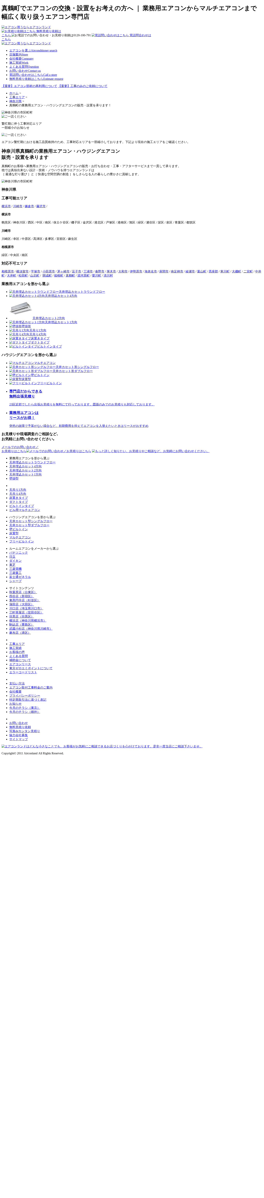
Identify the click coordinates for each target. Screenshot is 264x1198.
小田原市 (49, 271)
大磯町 (236, 271)
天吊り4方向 (17, 493)
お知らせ (15, 703)
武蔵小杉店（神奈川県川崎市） (31, 628)
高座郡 (213, 271)
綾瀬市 (190, 271)
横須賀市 (22, 271)
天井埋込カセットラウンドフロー (32, 462)
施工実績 (18, 62)
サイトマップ (18, 739)
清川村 (108, 275)
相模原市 (8, 271)
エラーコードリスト (23, 672)
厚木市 (111, 271)
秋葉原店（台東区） (23, 592)
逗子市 (76, 271)
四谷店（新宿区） (21, 596)
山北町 (34, 275)
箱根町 (58, 275)
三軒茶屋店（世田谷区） (26, 612)
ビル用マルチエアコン (24, 510)
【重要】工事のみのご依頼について (82, 86)
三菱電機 (15, 568)
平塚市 (35, 271)
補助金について (20, 660)
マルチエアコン (20, 537)
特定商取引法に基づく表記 (27, 699)
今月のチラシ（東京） (24, 707)
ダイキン (15, 560)
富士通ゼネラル (20, 577)
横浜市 (6, 206)
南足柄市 (177, 271)
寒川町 (225, 271)
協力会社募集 (18, 735)
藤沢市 (41, 206)
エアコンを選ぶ (33, 50)
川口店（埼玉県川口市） (26, 608)
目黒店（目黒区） (21, 616)
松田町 (23, 275)
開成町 (47, 275)
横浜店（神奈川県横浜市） (27, 620)
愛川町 (96, 275)
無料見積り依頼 (20, 727)
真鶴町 (70, 275)
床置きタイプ (18, 497)
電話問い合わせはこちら (33, 74)
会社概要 (21, 58)
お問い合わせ (25, 70)
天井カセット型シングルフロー (31, 521)
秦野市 (99, 271)
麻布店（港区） (20, 632)
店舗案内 (18, 54)
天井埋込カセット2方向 (25, 470)
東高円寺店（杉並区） (24, 600)
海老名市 (151, 271)
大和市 (123, 271)
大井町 (11, 275)
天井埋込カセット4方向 (25, 466)
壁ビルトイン (18, 529)
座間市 (164, 271)
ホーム (14, 93)
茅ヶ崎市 (63, 271)
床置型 (14, 533)
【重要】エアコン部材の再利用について (29, 86)
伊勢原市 (136, 271)
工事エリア (17, 97)
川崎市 (17, 206)
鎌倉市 (29, 206)
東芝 (12, 564)
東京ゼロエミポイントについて (31, 668)
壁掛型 (14, 478)
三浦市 (88, 271)
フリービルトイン (21, 541)
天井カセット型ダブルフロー (29, 525)
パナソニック (18, 552)
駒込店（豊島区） (21, 624)
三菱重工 (15, 572)
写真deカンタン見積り (24, 731)
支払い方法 (17, 683)
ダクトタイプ (18, 501)
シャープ (15, 581)
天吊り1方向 (17, 489)
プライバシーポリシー (24, 695)
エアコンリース (20, 664)
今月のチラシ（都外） (24, 711)
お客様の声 (17, 652)
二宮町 (248, 271)
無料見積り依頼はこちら (36, 78)
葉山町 (201, 271)
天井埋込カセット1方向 (25, 474)
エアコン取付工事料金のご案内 (31, 687)
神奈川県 (15, 101)
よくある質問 (24, 66)
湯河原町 (83, 275)
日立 (12, 556)
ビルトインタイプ (21, 506)
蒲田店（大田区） (21, 604)
